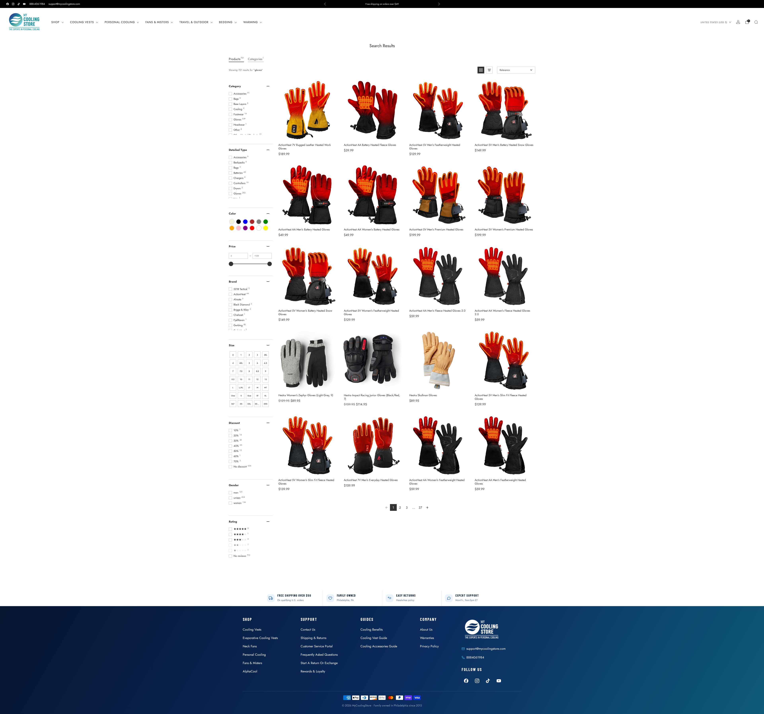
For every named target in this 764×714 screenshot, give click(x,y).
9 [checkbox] (265, 371)
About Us (426, 629)
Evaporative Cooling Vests (260, 638)
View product (307, 136)
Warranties (427, 638)
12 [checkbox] (257, 379)
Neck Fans (250, 646)
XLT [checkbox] (232, 403)
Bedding (226, 22)
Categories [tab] (256, 58)
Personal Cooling (120, 22)
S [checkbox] (241, 395)
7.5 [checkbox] (241, 371)
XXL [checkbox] (249, 403)
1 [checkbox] (241, 354)
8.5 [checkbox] (257, 371)
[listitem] (382, 4)
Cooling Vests (82, 22)
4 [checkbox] (233, 363)
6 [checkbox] (257, 363)
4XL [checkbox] (241, 363)
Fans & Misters (157, 22)
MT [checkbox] (265, 387)
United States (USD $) (714, 22)
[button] (480, 70)
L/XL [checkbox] (241, 387)
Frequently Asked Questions (319, 654)
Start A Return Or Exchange (319, 663)
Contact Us (308, 629)
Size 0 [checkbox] (249, 396)
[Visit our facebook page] (7, 4)
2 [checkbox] (249, 354)
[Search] (756, 22)
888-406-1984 (37, 4)
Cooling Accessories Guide (379, 646)
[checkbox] (232, 221)
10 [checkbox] (241, 379)
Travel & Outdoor (194, 22)
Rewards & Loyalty (313, 671)
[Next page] (427, 507)
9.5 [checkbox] (233, 379)
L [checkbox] (232, 387)
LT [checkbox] (249, 387)
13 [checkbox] (266, 379)
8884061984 (475, 657)
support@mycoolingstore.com (64, 4)
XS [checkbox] (241, 403)
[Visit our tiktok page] (18, 4)
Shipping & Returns (313, 638)
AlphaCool (250, 671)
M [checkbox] (257, 387)
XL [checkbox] (265, 395)
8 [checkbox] (249, 371)
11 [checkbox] (249, 379)
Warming (250, 22)
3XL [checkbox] (265, 354)
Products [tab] (236, 58)
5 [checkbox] (249, 363)
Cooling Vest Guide (374, 638)
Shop (55, 22)
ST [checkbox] (257, 395)
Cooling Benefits (372, 629)
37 (420, 507)
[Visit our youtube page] (24, 4)
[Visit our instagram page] (13, 4)
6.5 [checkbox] (265, 363)
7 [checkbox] (232, 371)
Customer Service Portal (317, 646)
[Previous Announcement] (324, 4)
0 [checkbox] (233, 354)
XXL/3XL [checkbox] (258, 403)
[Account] (738, 22)
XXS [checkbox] (265, 403)
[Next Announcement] (439, 4)
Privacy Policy (429, 646)
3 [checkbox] (257, 354)
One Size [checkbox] (233, 396)
